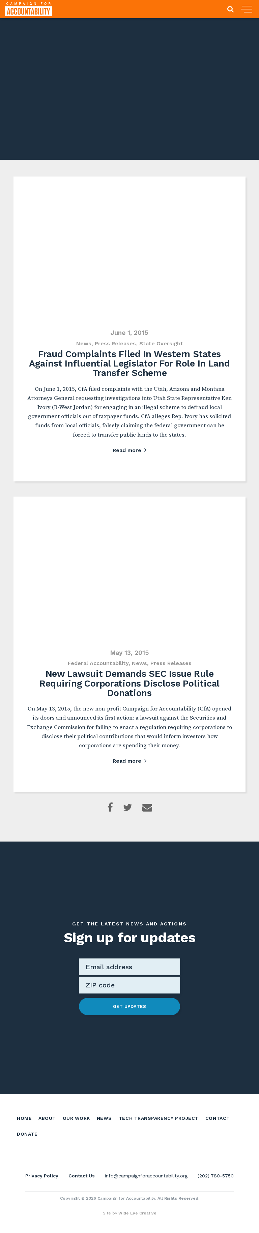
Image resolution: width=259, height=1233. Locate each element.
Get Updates (129, 1006)
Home (24, 1118)
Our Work (76, 1118)
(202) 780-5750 (216, 1175)
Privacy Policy (41, 1175)
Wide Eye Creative (137, 1213)
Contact (217, 1118)
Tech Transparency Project (159, 1118)
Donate (27, 1134)
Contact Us (81, 1175)
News (104, 1118)
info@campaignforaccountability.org (146, 1175)
